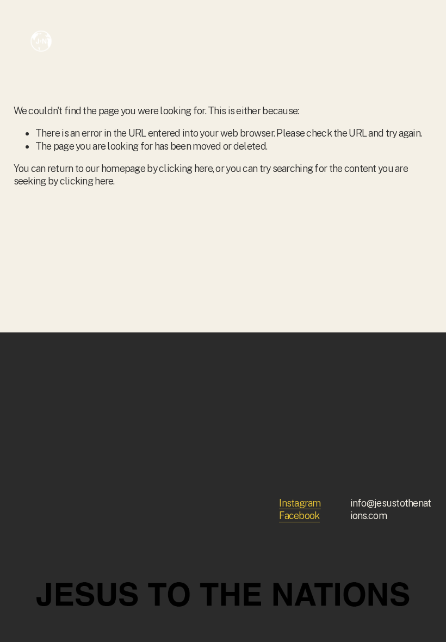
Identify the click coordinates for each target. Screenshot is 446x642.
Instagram (300, 503)
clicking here (186, 168)
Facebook (299, 515)
